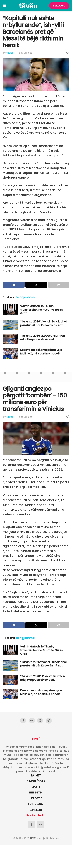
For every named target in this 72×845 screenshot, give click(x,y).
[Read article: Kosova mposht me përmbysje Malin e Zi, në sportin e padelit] (10, 353)
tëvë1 (9, 53)
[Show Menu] (4, 5)
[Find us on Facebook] (23, 720)
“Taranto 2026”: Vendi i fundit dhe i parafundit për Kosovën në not (43, 323)
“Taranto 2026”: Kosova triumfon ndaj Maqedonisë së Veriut (42, 337)
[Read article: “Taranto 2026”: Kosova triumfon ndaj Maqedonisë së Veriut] (10, 339)
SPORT (36, 787)
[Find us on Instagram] (40, 720)
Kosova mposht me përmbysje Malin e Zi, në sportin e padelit (41, 351)
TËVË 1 (33, 838)
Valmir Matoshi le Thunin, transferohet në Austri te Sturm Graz (41, 309)
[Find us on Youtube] (32, 720)
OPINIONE (36, 809)
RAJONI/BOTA (36, 781)
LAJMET (36, 775)
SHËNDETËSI (36, 792)
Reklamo (59, 5)
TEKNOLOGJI (36, 804)
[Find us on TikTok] (49, 721)
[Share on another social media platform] (58, 285)
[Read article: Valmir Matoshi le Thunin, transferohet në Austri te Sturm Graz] (10, 309)
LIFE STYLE (36, 798)
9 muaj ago (26, 53)
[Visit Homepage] (28, 5)
